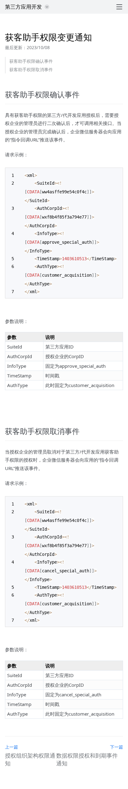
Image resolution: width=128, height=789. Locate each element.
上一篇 (11, 747)
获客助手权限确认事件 (31, 61)
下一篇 (116, 747)
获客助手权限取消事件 (31, 69)
